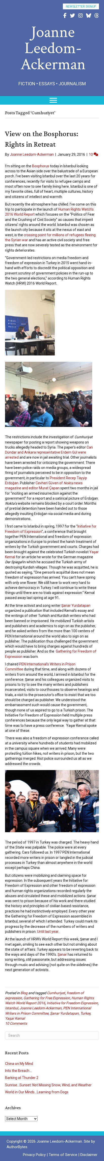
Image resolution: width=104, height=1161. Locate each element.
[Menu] (53, 100)
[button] (81, 6)
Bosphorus (40, 166)
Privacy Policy (34, 1154)
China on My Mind (19, 1064)
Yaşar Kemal (15, 1018)
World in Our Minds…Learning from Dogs (36, 1092)
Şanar (62, 954)
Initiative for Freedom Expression (72, 1003)
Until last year (47, 932)
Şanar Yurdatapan (75, 606)
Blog (24, 993)
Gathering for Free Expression (46, 998)
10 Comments (16, 1023)
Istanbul (11, 1008)
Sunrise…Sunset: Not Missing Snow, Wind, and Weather (48, 1085)
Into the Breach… (18, 1071)
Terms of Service (63, 1154)
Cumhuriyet (56, 993)
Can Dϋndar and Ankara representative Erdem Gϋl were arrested (49, 452)
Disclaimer (88, 1154)
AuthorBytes (17, 1147)
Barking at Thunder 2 (21, 1078)
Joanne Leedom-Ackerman (40, 1008)
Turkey (85, 1013)
